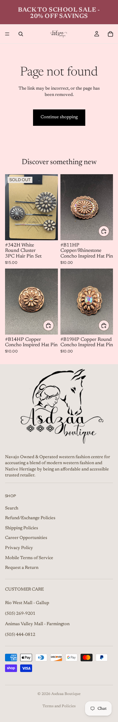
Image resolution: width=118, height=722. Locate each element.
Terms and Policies (59, 706)
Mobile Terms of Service (29, 558)
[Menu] (7, 34)
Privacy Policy (19, 548)
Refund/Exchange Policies (30, 518)
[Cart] (110, 34)
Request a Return (21, 568)
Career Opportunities (26, 538)
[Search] (21, 34)
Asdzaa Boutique (66, 694)
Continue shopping (59, 117)
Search (11, 508)
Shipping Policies (21, 528)
